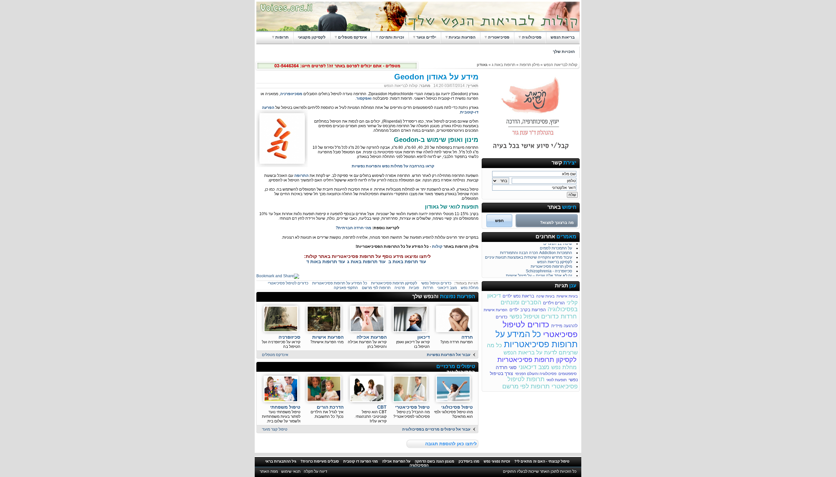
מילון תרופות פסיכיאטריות (551, 265)
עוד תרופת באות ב (407, 261)
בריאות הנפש (563, 37)
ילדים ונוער (426, 37)
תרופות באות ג (503, 64)
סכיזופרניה (289, 337)
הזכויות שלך (564, 51)
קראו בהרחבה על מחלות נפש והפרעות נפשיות (393, 166)
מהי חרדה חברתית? (353, 228)
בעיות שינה (545, 296)
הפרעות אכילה (372, 337)
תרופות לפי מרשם (526, 386)
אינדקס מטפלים (352, 37)
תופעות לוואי (556, 380)
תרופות (282, 37)
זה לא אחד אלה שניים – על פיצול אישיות (539, 274)
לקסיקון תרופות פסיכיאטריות (537, 359)
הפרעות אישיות (328, 337)
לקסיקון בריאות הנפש (554, 260)
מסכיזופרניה (291, 94)
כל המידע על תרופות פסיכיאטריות (536, 339)
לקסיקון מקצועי (312, 37)
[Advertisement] (335, 297)
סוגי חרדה (506, 367)
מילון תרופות (529, 64)
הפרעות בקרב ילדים (527, 309)
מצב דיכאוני (534, 367)
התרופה (301, 175)
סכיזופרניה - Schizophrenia (549, 269)
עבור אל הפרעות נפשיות (448, 354)
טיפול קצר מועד (274, 429)
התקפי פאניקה (346, 287)
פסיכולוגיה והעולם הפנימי (535, 373)
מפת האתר (269, 471)
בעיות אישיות (567, 296)
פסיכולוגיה (531, 37)
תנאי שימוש (290, 471)
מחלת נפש (564, 367)
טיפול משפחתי (285, 407)
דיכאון (423, 337)
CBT (382, 407)
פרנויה (399, 287)
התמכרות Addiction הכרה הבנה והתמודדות (536, 251)
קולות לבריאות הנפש (560, 64)
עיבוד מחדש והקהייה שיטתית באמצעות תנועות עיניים (528, 255)
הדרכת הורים (330, 407)
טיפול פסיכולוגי (457, 407)
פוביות (414, 287)
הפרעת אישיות (495, 310)
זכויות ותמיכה (391, 37)
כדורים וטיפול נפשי (534, 316)
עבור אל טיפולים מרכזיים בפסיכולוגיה (436, 429)
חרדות (569, 316)
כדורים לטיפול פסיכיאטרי (288, 283)
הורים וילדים (554, 302)
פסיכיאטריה (498, 37)
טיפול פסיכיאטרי (412, 407)
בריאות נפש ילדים (518, 296)
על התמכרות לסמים (556, 246)
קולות (437, 246)
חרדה (467, 337)
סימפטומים (567, 373)
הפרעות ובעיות (462, 37)
